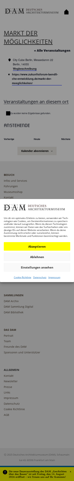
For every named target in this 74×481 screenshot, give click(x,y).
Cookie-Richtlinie (22, 277)
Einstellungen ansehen (37, 267)
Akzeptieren (37, 246)
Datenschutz (39, 277)
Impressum (54, 277)
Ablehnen (37, 257)
